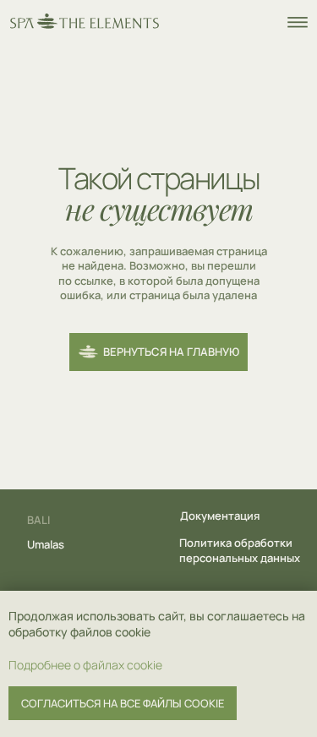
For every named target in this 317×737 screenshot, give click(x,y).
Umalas (45, 544)
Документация (220, 515)
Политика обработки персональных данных (239, 550)
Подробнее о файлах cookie (85, 665)
